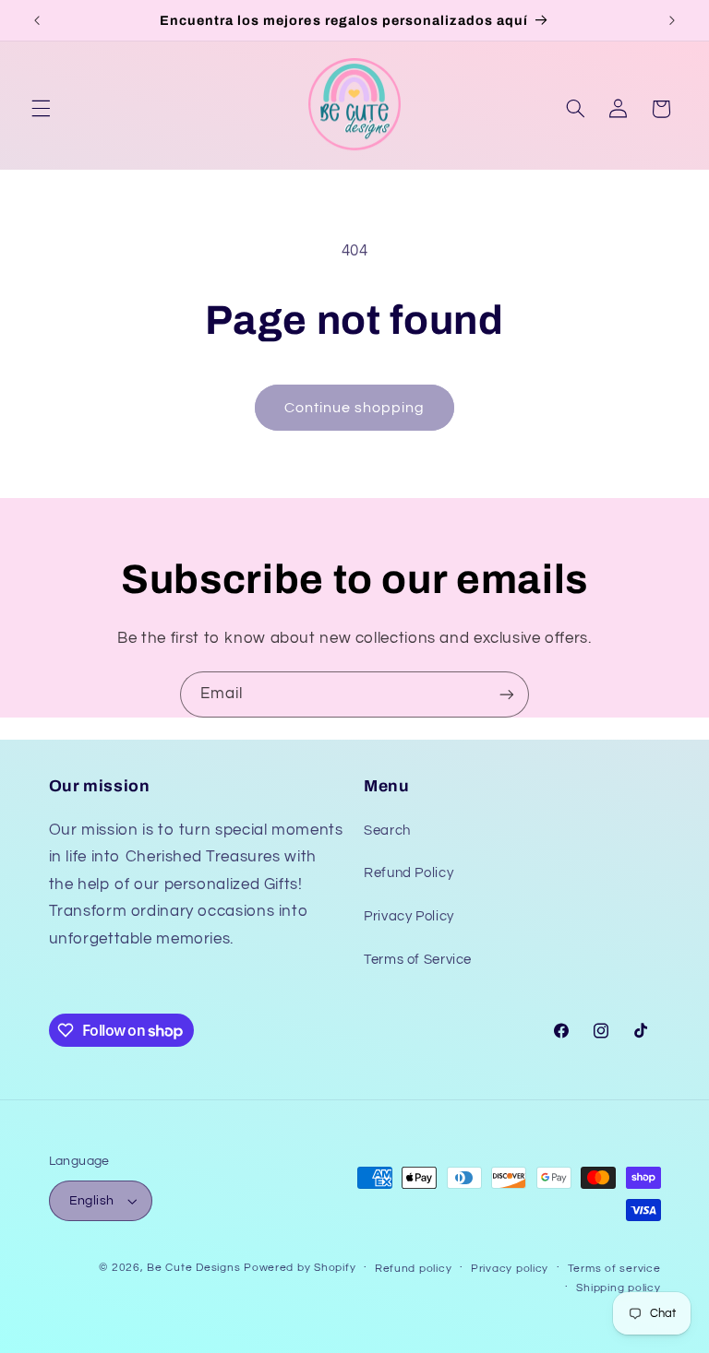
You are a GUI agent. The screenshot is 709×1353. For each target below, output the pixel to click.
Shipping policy (618, 1288)
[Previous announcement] (37, 20)
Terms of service (614, 1269)
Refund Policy (408, 873)
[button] (40, 109)
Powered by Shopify (299, 1268)
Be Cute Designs (193, 1268)
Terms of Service (418, 960)
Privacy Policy (409, 916)
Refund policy (413, 1269)
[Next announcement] (672, 20)
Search (387, 830)
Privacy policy (509, 1269)
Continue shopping (355, 407)
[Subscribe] (507, 694)
